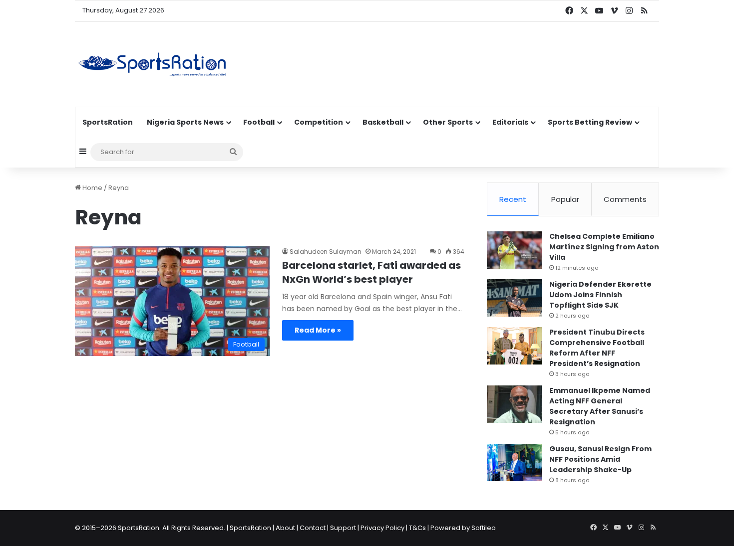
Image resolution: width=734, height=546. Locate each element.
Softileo (483, 528)
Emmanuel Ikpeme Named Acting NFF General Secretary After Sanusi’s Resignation (599, 406)
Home (91, 187)
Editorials (510, 122)
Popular (565, 199)
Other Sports (448, 122)
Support (343, 528)
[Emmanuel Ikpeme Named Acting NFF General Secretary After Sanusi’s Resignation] (514, 404)
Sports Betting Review (590, 122)
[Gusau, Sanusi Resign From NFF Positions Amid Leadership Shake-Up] (514, 462)
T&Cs (417, 528)
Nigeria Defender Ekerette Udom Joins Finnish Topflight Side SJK (600, 294)
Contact (313, 528)
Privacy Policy (382, 528)
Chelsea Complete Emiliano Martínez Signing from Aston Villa (604, 246)
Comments (625, 199)
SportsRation (107, 122)
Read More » (318, 330)
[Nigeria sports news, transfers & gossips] (152, 64)
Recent (512, 199)
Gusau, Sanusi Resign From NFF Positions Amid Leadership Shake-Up (600, 459)
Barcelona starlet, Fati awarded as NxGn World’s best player (371, 272)
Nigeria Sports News (185, 122)
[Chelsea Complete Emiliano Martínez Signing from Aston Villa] (514, 250)
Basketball (383, 122)
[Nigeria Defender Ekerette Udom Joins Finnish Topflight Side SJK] (514, 298)
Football (259, 122)
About (285, 528)
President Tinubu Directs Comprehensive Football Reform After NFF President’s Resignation (597, 347)
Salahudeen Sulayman (326, 251)
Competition (318, 122)
